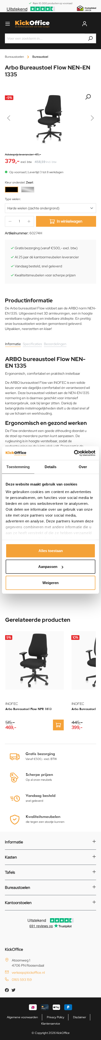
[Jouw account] (84, 24)
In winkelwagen (69, 221)
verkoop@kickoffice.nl (28, 972)
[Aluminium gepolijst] (27, 189)
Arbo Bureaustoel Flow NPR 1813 (28, 709)
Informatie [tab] (13, 344)
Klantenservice (50, 1024)
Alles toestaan (50, 550)
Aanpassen (47, 567)
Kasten (11, 857)
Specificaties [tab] (32, 344)
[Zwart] (11, 189)
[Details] (58, 725)
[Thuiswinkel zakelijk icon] (86, 8)
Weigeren (50, 582)
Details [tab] (51, 466)
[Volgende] (92, 119)
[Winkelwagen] (93, 24)
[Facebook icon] (7, 991)
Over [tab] (83, 466)
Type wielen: (13, 199)
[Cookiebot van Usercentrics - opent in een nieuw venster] (73, 453)
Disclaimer (79, 1017)
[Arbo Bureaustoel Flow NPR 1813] (34, 660)
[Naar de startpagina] (32, 24)
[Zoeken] (90, 38)
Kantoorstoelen (18, 902)
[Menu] (7, 24)
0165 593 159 (22, 979)
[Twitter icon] (13, 991)
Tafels (10, 872)
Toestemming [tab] (18, 466)
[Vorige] (8, 119)
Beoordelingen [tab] (55, 344)
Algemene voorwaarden (22, 1017)
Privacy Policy (55, 1017)
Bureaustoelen (17, 887)
